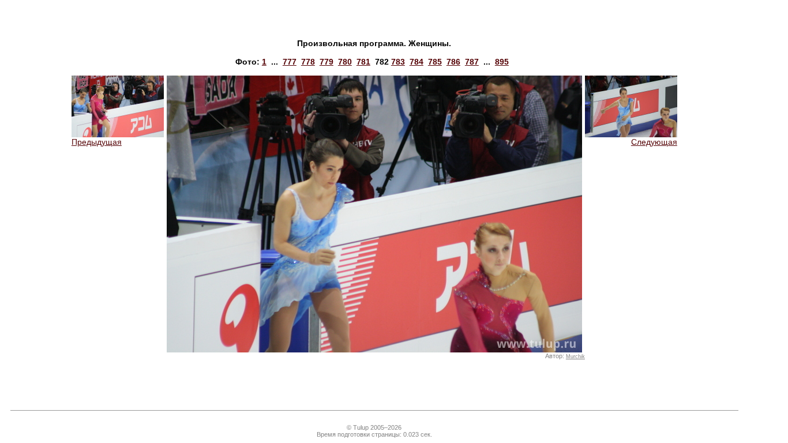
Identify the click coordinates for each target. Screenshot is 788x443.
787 (472, 61)
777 (290, 61)
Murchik (575, 356)
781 (363, 61)
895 (502, 61)
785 (435, 61)
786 (453, 61)
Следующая (654, 142)
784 (416, 61)
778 (308, 61)
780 (345, 61)
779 (326, 61)
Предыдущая (97, 142)
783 (398, 61)
